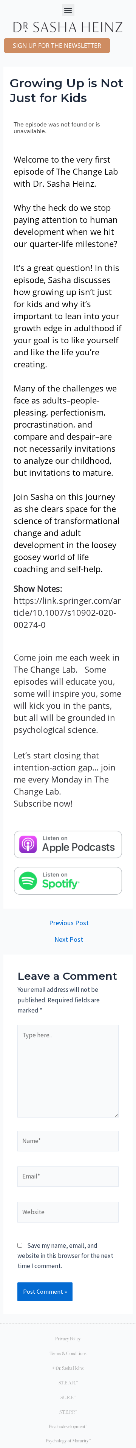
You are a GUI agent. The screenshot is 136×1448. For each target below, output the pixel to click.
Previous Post (69, 923)
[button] (68, 10)
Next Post (68, 939)
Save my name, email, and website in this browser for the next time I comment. (65, 1255)
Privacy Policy (68, 1338)
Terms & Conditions (68, 1353)
